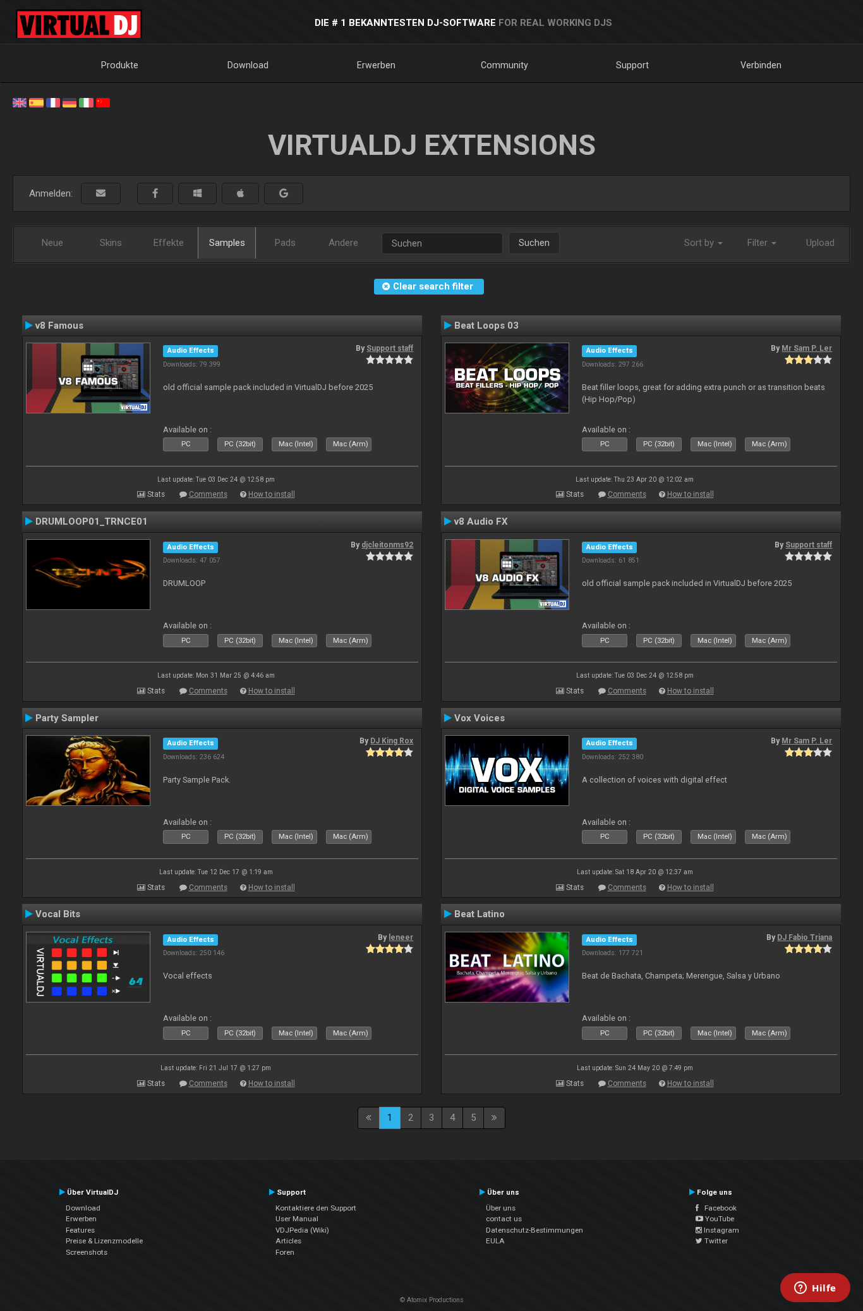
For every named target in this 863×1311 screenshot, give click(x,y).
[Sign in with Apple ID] (240, 194)
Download (248, 65)
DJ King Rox (391, 740)
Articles (288, 1240)
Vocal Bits (57, 914)
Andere (343, 242)
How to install (271, 494)
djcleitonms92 (387, 544)
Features (80, 1230)
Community (504, 65)
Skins (111, 242)
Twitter (715, 1240)
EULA (495, 1240)
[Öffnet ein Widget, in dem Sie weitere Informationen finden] (815, 1289)
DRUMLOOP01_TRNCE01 (91, 521)
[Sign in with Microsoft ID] (197, 194)
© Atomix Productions (432, 1300)
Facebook (718, 1208)
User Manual (296, 1218)
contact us (504, 1218)
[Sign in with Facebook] (155, 194)
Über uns (501, 1208)
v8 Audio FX (481, 521)
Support (632, 65)
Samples (227, 242)
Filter (758, 242)
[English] (20, 101)
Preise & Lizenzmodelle (104, 1240)
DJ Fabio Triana (804, 937)
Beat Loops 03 (486, 325)
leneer (401, 937)
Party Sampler (67, 718)
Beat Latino (479, 914)
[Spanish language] (36, 101)
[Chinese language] (103, 101)
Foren (284, 1252)
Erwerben (376, 65)
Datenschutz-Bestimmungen (534, 1230)
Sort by (700, 242)
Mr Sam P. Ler (807, 348)
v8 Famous (59, 325)
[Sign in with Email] (101, 194)
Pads (285, 242)
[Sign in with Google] (283, 194)
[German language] (69, 101)
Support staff (389, 348)
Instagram (720, 1230)
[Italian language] (86, 101)
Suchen (534, 242)
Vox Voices (479, 718)
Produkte (119, 65)
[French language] (53, 101)
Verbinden (761, 65)
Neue (52, 242)
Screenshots (86, 1252)
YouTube (718, 1218)
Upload (820, 242)
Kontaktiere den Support (315, 1208)
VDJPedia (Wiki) (302, 1230)
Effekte (169, 242)
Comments (208, 494)
